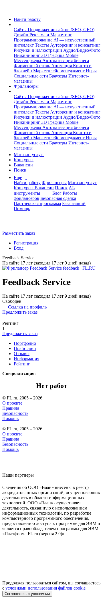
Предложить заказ (19, 312)
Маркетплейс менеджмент (59, 70)
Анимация (62, 65)
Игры (91, 70)
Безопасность (15, 413)
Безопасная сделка (58, 198)
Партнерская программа (37, 203)
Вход (18, 248)
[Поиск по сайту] (18, 223)
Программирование (34, 39)
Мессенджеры (28, 60)
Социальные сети (31, 75)
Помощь (22, 208)
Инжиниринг (27, 55)
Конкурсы (23, 159)
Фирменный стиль (32, 65)
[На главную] (7, 9)
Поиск (20, 170)
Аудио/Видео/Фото (81, 50)
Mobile (72, 55)
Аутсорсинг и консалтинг (75, 45)
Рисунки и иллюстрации (38, 50)
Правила (10, 408)
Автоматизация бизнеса (65, 60)
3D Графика (53, 55)
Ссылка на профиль (27, 307)
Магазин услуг (29, 154)
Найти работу (27, 19)
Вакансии (23, 164)
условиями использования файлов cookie (45, 588)
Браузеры (58, 75)
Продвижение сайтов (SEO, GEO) (61, 29)
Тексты (42, 45)
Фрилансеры (26, 86)
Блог (57, 193)
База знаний (74, 203)
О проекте (12, 403)
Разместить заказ (18, 233)
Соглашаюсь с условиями (27, 594)
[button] (15, 24)
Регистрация (26, 242)
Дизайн (21, 34)
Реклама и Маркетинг (50, 34)
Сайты (21, 29)
